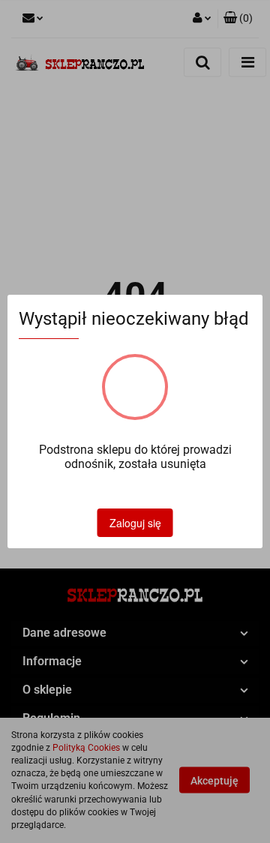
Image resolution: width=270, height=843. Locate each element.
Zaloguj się (135, 522)
